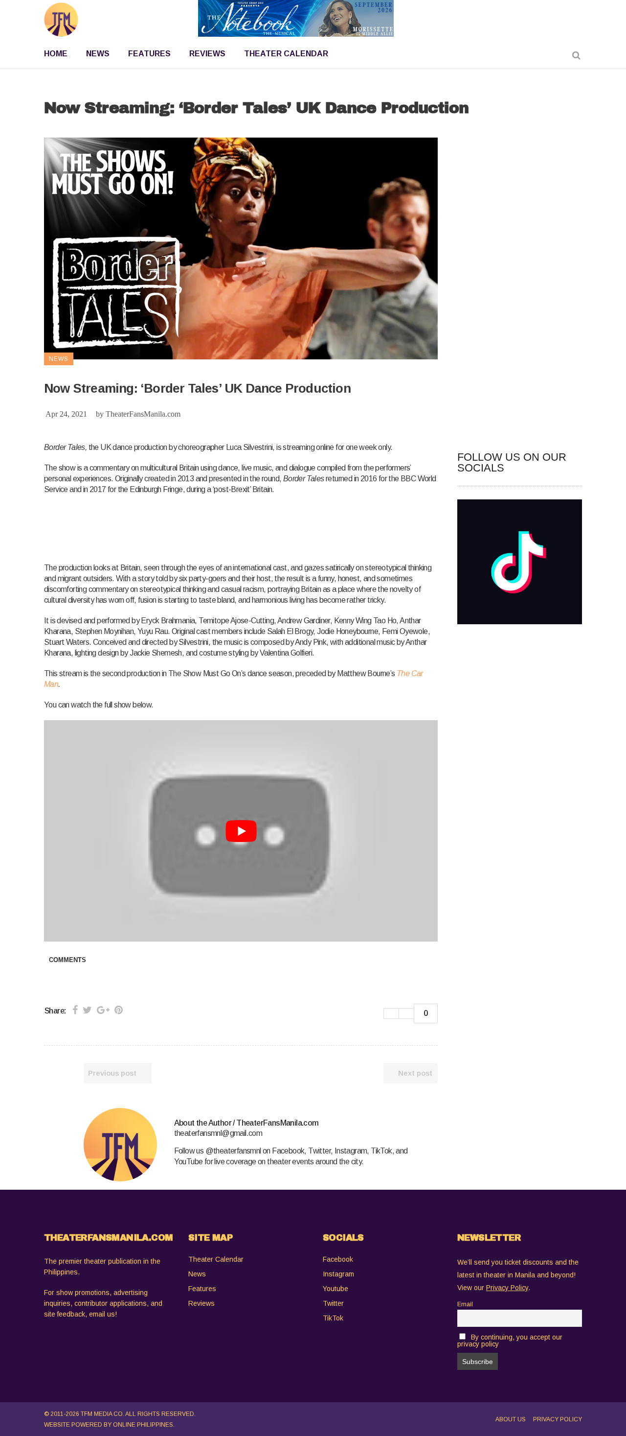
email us (102, 1314)
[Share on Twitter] (87, 1010)
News (197, 1274)
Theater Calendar (216, 1259)
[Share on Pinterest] (118, 1010)
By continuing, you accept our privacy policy (509, 1340)
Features (202, 1289)
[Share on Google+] (103, 1010)
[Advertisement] (222, 527)
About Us (510, 1419)
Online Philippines (143, 1424)
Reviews (201, 1303)
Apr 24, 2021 (66, 414)
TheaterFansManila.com (143, 414)
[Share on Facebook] (75, 1010)
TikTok (333, 1318)
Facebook (338, 1259)
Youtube (335, 1289)
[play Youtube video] (241, 831)
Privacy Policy (557, 1419)
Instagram (338, 1274)
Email (465, 1304)
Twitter (333, 1303)
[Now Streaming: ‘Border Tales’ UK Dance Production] (120, 1144)
